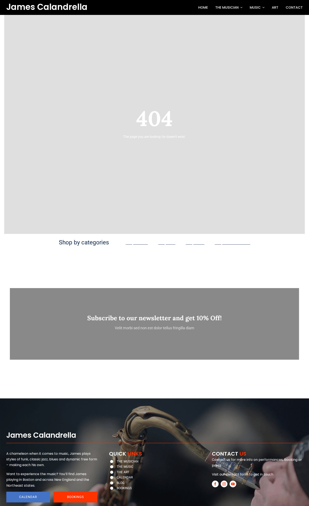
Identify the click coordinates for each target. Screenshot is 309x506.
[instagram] (224, 484)
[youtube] (233, 484)
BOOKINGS (124, 488)
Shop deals (195, 243)
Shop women (137, 243)
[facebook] (215, 484)
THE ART (123, 472)
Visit (215, 474)
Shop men (166, 243)
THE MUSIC (125, 467)
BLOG (120, 483)
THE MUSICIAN (128, 461)
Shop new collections (232, 243)
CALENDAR (125, 477)
